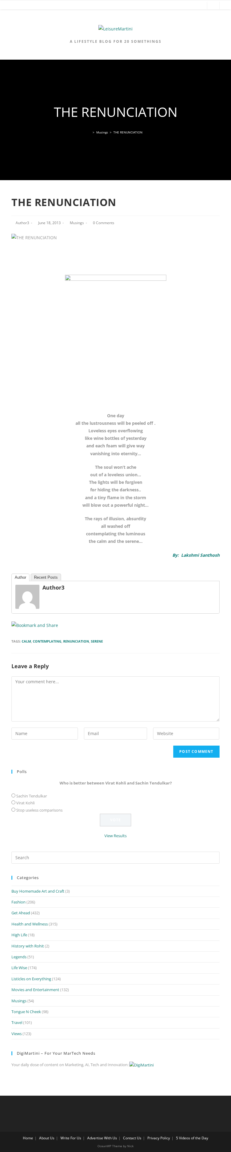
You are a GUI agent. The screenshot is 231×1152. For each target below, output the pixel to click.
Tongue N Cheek (26, 1011)
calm (26, 641)
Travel (16, 1022)
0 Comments (103, 222)
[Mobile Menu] (8, 6)
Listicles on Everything (31, 978)
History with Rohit (27, 946)
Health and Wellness (29, 924)
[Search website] (213, 6)
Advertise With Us (102, 1138)
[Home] (89, 132)
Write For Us (70, 1138)
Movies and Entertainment (35, 989)
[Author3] (27, 596)
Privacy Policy (158, 1138)
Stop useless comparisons (39, 810)
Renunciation (76, 641)
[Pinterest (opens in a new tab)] (190, 6)
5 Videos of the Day (192, 1138)
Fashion (18, 902)
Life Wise (19, 967)
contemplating (47, 641)
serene (97, 641)
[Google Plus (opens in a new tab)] (181, 6)
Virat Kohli (25, 803)
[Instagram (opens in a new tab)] (199, 6)
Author (20, 577)
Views (16, 1033)
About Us (46, 1138)
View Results (115, 835)
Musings (77, 222)
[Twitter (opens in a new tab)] (163, 6)
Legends (18, 956)
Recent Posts (46, 577)
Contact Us (132, 1138)
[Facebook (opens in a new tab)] (172, 6)
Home (28, 1138)
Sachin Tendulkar (31, 796)
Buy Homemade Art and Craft (37, 891)
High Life (19, 935)
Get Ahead (20, 913)
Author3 (22, 222)
